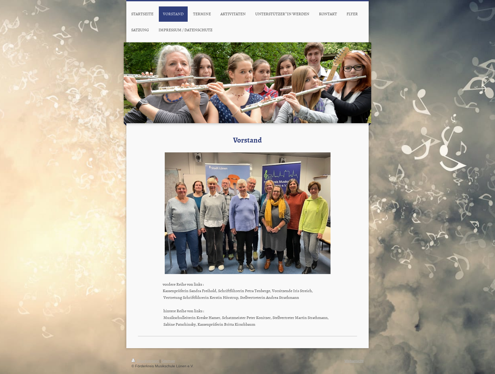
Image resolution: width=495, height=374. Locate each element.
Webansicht (354, 361)
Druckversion (148, 361)
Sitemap (168, 361)
